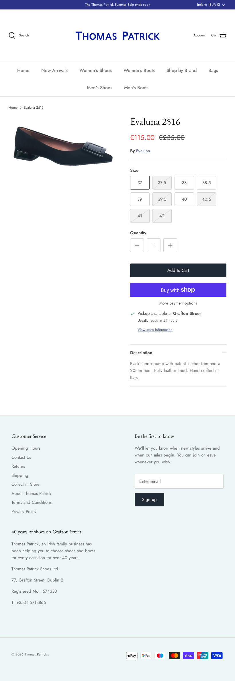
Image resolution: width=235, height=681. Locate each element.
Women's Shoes (95, 70)
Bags (213, 70)
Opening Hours (25, 448)
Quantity (138, 233)
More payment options (178, 303)
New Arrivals (54, 70)
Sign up (149, 499)
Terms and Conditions (31, 502)
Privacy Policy (23, 511)
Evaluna (143, 151)
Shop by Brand (182, 70)
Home (23, 70)
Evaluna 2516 (34, 107)
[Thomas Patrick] (117, 35)
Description (141, 353)
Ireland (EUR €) (208, 4)
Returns (18, 466)
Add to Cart (178, 270)
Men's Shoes (99, 87)
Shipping (19, 475)
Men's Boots (136, 87)
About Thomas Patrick (31, 493)
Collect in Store (25, 484)
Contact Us (21, 457)
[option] (63, 145)
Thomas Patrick (36, 654)
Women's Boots (139, 70)
